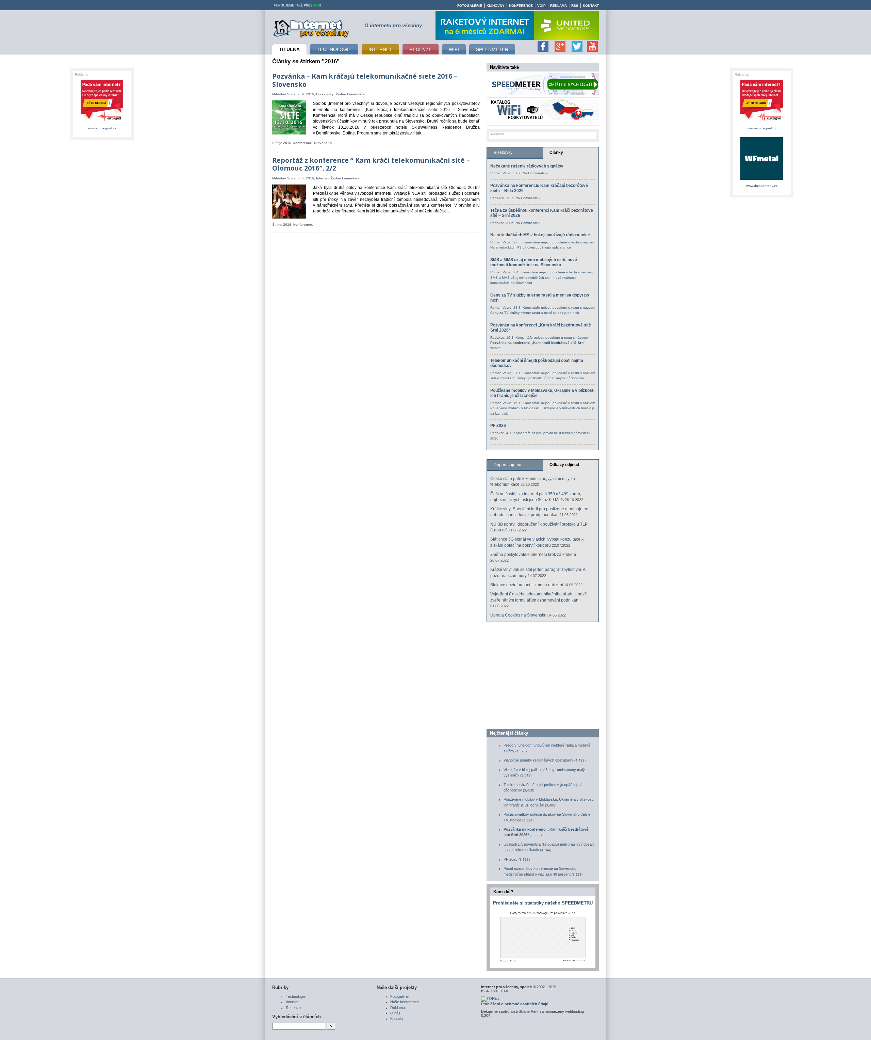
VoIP (541, 5)
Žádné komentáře (350, 94)
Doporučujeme (507, 465)
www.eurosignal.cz (102, 128)
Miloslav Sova (284, 94)
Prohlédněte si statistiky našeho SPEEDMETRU (543, 903)
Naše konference (404, 1002)
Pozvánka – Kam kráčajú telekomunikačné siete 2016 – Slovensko (364, 80)
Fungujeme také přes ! (297, 5)
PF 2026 (498, 425)
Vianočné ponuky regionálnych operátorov (538, 760)
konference (302, 143)
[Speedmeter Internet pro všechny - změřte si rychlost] (544, 94)
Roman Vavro (500, 173)
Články (556, 152)
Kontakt (591, 5)
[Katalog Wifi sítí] (544, 118)
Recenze (293, 1008)
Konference (521, 5)
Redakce (497, 198)
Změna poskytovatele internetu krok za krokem (533, 554)
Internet (322, 178)
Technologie (296, 996)
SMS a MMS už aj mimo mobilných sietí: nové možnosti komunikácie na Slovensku (533, 262)
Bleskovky (325, 94)
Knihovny (496, 5)
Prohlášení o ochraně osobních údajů (514, 1004)
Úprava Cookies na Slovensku (518, 615)
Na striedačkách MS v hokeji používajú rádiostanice (540, 235)
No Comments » (535, 173)
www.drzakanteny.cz (761, 186)
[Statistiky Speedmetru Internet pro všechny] (542, 962)
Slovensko (323, 143)
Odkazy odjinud (564, 465)
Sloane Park (529, 1011)
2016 (287, 143)
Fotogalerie (469, 5)
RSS (574, 5)
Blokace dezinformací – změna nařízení (526, 584)
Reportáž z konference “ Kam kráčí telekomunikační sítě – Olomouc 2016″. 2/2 (371, 164)
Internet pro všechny (311, 27)
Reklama (558, 5)
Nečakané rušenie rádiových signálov (526, 166)
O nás (395, 1013)
